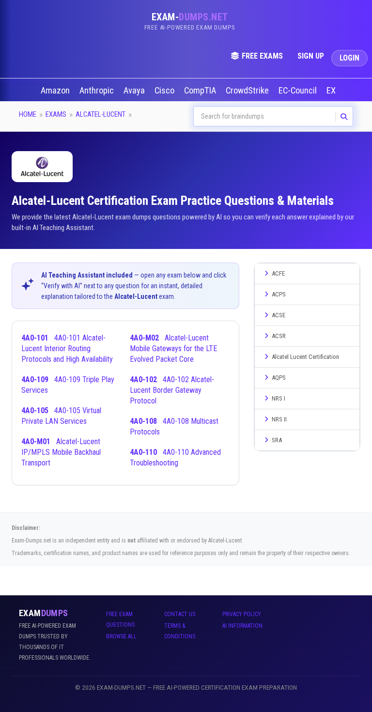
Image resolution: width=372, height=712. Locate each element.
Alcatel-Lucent (100, 114)
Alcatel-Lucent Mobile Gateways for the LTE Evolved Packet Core (173, 348)
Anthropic (97, 90)
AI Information (242, 625)
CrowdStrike (248, 90)
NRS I (278, 398)
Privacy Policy (241, 614)
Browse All (121, 636)
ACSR (279, 336)
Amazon (56, 90)
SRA (277, 440)
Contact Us (179, 614)
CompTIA (201, 90)
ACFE (278, 273)
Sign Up (310, 56)
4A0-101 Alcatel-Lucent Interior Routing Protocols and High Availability (67, 348)
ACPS (279, 294)
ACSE (278, 315)
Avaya (135, 90)
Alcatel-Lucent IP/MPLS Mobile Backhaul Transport (61, 452)
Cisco (165, 90)
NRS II (279, 419)
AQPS (279, 377)
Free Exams (262, 56)
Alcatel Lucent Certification (305, 356)
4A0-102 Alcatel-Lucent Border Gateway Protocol (172, 390)
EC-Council (299, 90)
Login (349, 57)
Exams (56, 114)
